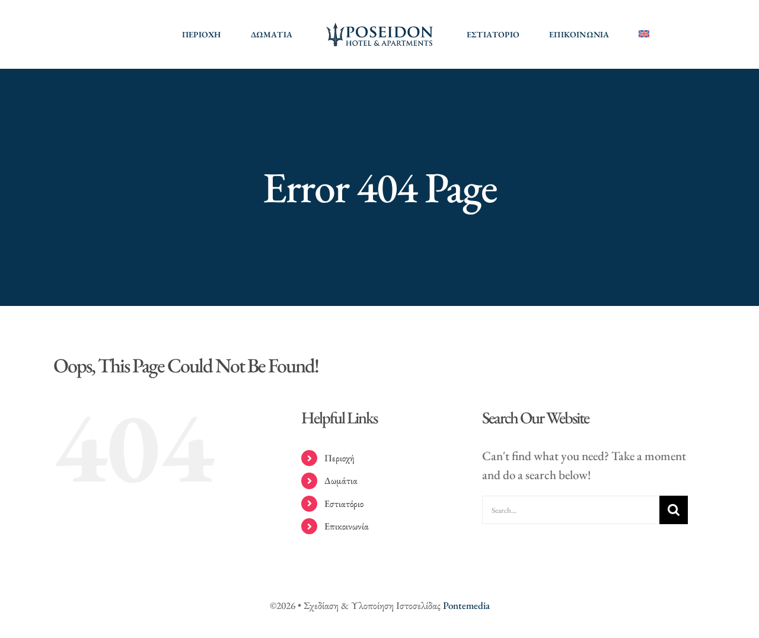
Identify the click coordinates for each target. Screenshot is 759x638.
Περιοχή (339, 458)
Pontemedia (466, 605)
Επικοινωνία (346, 526)
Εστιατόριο (343, 503)
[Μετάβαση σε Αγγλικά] (644, 34)
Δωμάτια (341, 480)
